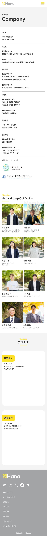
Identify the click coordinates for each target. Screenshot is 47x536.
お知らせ (6, 502)
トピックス (6, 507)
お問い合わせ (7, 521)
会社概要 (6, 516)
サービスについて (9, 497)
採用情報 (6, 511)
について (8, 492)
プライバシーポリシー (10, 526)
